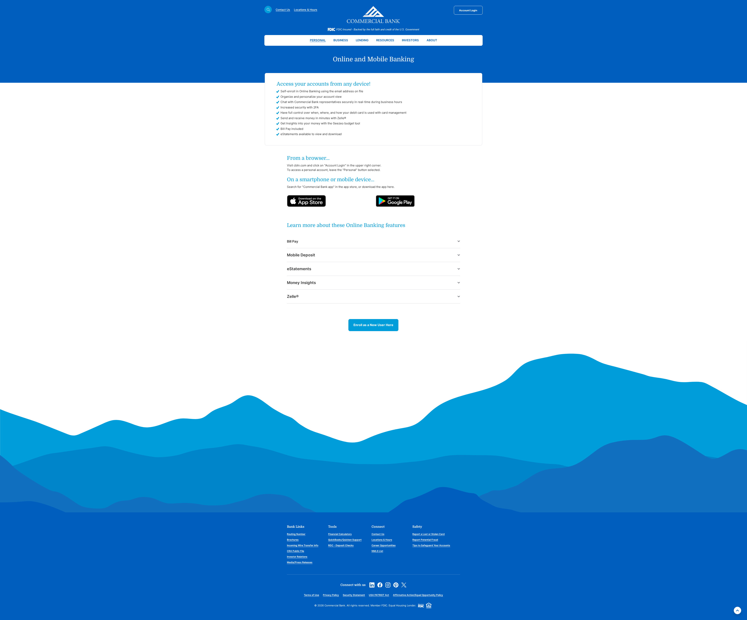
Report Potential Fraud (425, 539)
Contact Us (283, 9)
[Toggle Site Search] (268, 9)
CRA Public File (295, 551)
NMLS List (377, 551)
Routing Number (296, 534)
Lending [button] (362, 40)
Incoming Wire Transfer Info (302, 545)
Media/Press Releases (299, 562)
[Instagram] (387, 584)
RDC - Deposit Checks (341, 545)
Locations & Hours (305, 9)
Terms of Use (311, 595)
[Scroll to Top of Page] (737, 610)
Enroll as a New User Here (373, 325)
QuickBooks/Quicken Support (345, 539)
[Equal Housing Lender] (429, 605)
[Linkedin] (371, 584)
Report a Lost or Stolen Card (428, 534)
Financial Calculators (340, 534)
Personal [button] (318, 40)
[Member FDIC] (421, 605)
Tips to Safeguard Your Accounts (431, 545)
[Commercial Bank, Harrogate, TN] (373, 15)
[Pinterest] (395, 584)
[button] (373, 241)
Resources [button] (385, 40)
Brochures (293, 539)
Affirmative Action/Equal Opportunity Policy (418, 595)
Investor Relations (297, 556)
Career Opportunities (384, 545)
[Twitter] (403, 584)
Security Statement (354, 595)
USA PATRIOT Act (379, 595)
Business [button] (340, 40)
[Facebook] (379, 584)
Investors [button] (410, 40)
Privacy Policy (331, 595)
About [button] (432, 40)
